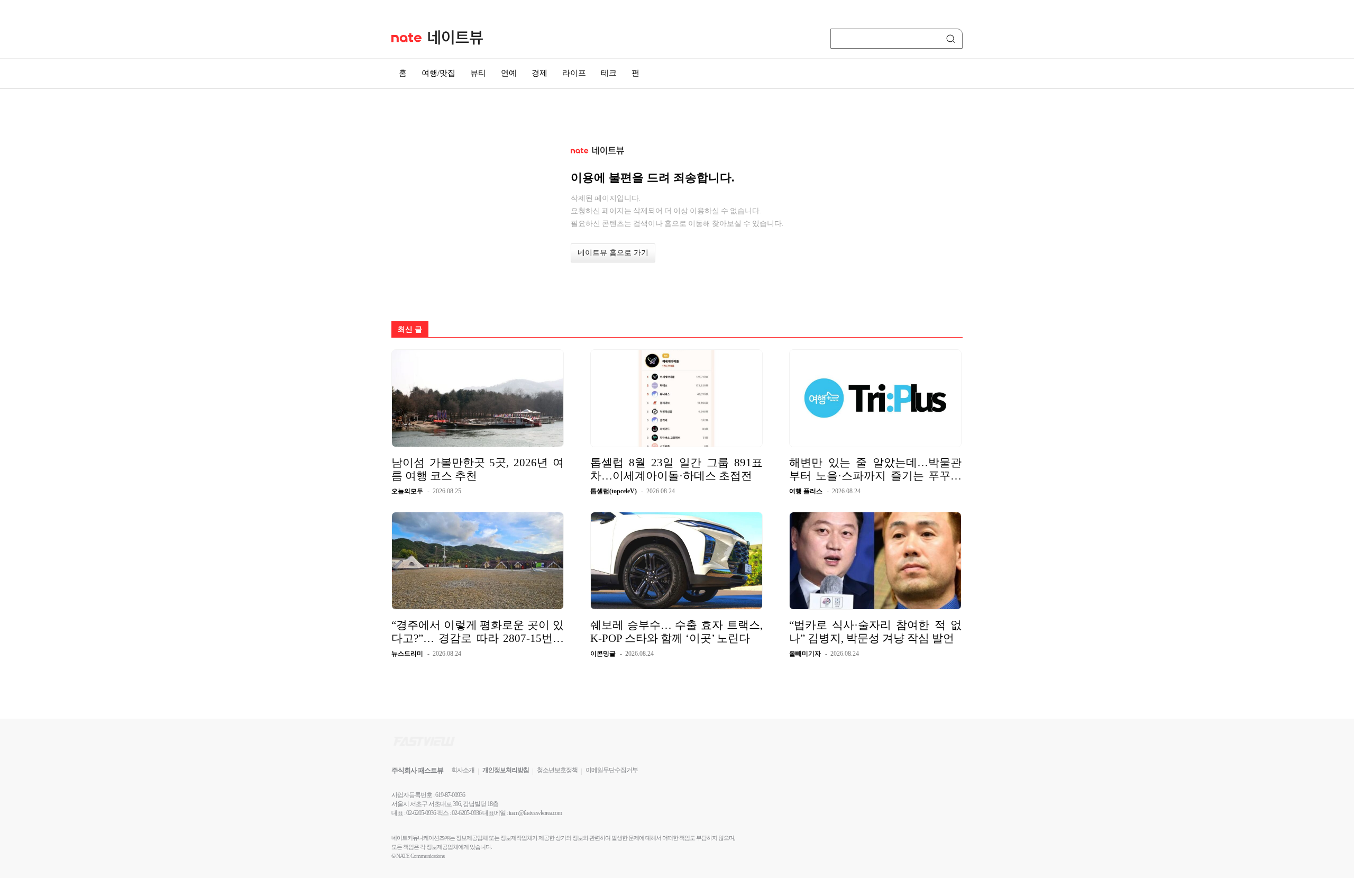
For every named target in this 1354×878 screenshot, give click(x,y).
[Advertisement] (1015, 284)
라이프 (574, 73)
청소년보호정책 (557, 770)
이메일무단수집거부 (611, 770)
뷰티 (478, 73)
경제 (539, 73)
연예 (509, 73)
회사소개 (462, 770)
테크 (609, 73)
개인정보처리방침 (505, 770)
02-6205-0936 (421, 813)
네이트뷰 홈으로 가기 (613, 253)
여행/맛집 (438, 73)
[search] (953, 39)
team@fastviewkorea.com (535, 813)
